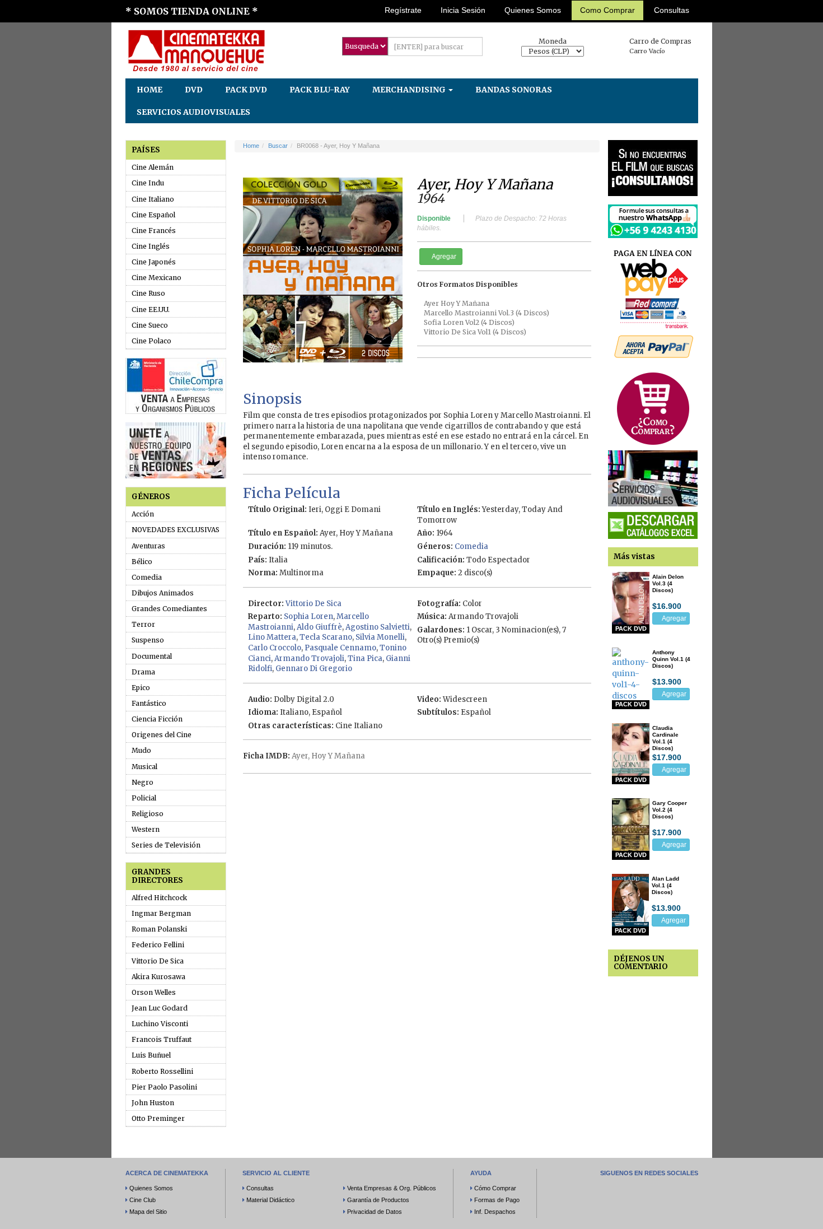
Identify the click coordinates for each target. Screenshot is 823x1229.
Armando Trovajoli (309, 658)
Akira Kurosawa (158, 976)
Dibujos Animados (163, 593)
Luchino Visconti (160, 1023)
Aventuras (148, 546)
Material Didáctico (270, 1200)
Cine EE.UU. (151, 309)
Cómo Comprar (495, 1188)
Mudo (141, 750)
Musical (144, 766)
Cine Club (142, 1200)
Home (251, 145)
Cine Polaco (151, 341)
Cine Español (153, 215)
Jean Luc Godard (160, 1008)
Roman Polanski (159, 929)
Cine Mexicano (156, 277)
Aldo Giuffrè (319, 627)
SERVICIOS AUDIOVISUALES (193, 112)
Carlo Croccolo (274, 648)
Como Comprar (607, 10)
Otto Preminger (158, 1118)
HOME (149, 90)
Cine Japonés (154, 262)
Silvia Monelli (380, 637)
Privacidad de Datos (374, 1211)
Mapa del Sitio (148, 1211)
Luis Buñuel (151, 1055)
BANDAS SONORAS (513, 90)
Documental (152, 656)
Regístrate (403, 10)
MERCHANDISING (409, 90)
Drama (143, 672)
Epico (141, 687)
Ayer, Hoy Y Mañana (328, 756)
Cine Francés (154, 230)
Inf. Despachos (495, 1211)
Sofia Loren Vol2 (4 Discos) (469, 322)
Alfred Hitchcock (159, 897)
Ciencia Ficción (157, 719)
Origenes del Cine (161, 734)
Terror (143, 624)
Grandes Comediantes (169, 608)
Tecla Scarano (326, 637)
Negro (142, 782)
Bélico (142, 561)
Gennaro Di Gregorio (313, 668)
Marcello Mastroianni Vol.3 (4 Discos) (486, 313)
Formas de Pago (497, 1200)
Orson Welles (154, 992)
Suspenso (148, 640)
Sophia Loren (308, 616)
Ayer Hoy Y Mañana (456, 303)
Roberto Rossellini (162, 1071)
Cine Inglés (151, 246)
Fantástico (149, 703)
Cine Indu (148, 183)
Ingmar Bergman (161, 913)
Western (146, 829)
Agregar (443, 256)
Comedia (147, 577)
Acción (143, 514)
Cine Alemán (153, 167)
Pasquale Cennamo (340, 648)
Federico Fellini (158, 945)
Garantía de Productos (378, 1200)
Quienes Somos (532, 10)
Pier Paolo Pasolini (164, 1087)
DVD (194, 90)
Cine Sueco (150, 325)
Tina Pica (365, 658)
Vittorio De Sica (158, 961)
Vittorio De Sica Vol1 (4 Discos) (475, 332)
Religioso (147, 813)
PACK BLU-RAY (319, 90)
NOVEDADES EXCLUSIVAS (175, 529)
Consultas (671, 10)
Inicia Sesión (463, 10)
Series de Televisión (166, 845)
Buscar (278, 145)
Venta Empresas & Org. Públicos (391, 1188)
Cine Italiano (153, 199)
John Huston (153, 1102)
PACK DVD (246, 90)
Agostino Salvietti (377, 627)
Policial (144, 798)
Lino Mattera (272, 637)
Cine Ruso (148, 293)
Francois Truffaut (161, 1039)
